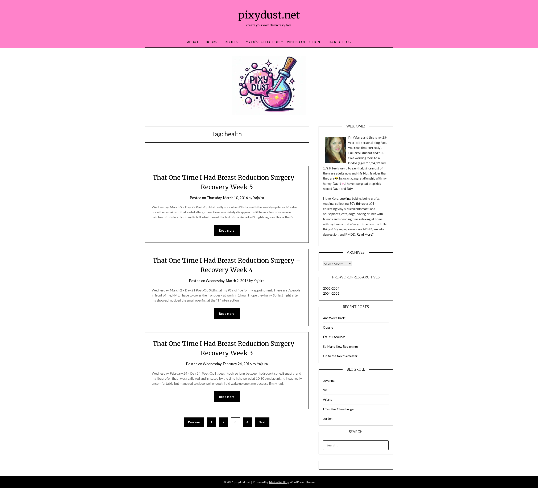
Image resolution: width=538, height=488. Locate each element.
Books (211, 42)
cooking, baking (350, 198)
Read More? (365, 234)
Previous (194, 422)
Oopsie (328, 327)
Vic (325, 390)
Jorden (327, 418)
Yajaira (258, 197)
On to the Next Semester (340, 356)
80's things (357, 203)
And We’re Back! (334, 318)
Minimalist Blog (279, 482)
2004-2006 (331, 293)
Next (262, 422)
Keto (334, 198)
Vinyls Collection (303, 42)
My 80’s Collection (262, 42)
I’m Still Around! (334, 337)
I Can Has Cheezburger (339, 409)
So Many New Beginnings (341, 346)
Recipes (231, 42)
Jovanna (329, 380)
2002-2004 (331, 288)
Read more (227, 230)
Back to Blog (339, 42)
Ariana (327, 399)
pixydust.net (269, 15)
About (193, 42)
